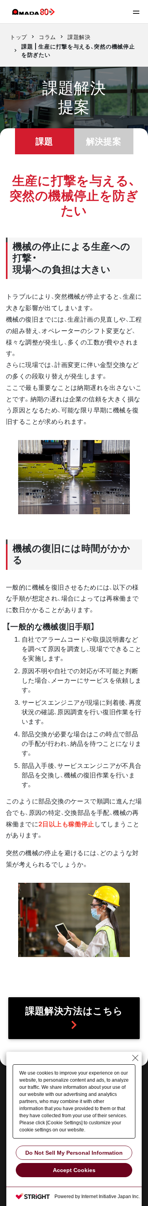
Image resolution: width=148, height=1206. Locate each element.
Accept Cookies (74, 1170)
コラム (47, 37)
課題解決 (79, 37)
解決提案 (104, 141)
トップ (18, 37)
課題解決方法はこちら (74, 1011)
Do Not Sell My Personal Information (74, 1153)
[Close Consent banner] (135, 1058)
